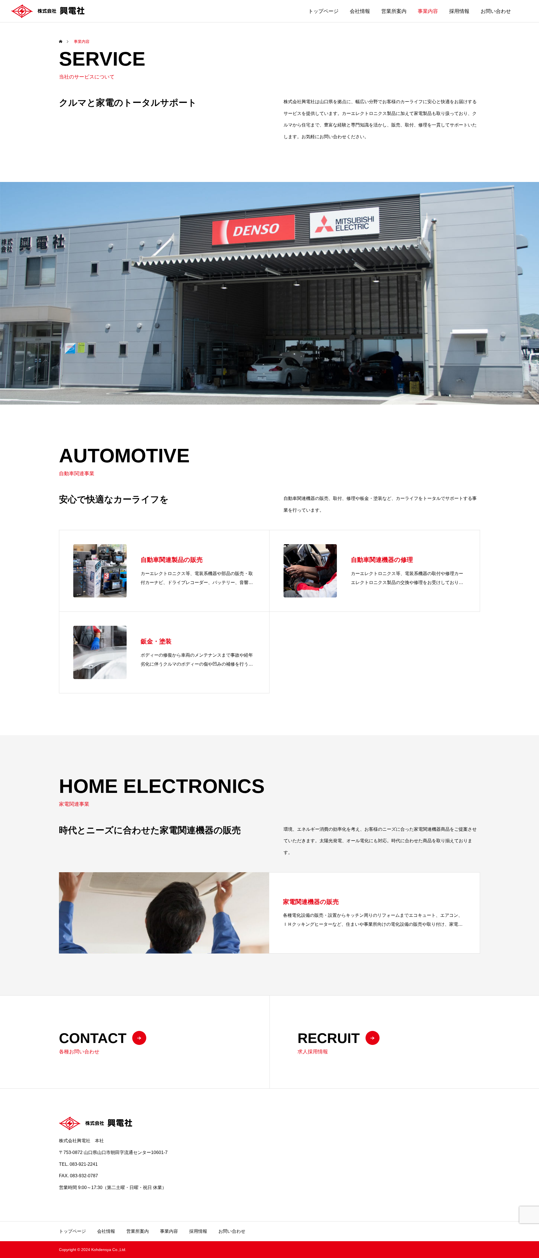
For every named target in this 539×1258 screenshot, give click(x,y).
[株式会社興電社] (47, 11)
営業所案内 (393, 11)
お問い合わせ (496, 11)
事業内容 (428, 11)
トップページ (323, 11)
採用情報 (459, 11)
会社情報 (360, 11)
